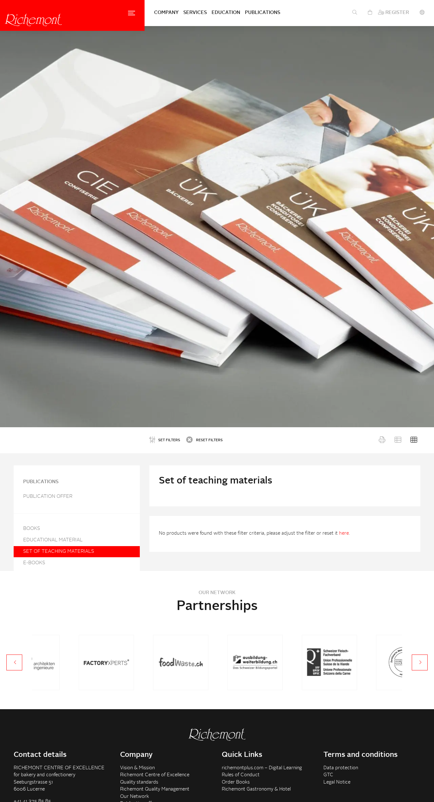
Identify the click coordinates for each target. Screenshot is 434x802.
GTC (328, 775)
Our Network (134, 796)
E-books (34, 563)
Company (166, 12)
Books (31, 528)
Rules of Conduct (241, 775)
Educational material (53, 540)
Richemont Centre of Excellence (154, 775)
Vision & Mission (137, 768)
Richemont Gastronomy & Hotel (256, 789)
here (344, 533)
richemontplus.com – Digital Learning (262, 768)
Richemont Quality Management (154, 789)
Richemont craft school (33, 19)
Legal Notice (336, 782)
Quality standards (139, 782)
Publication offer (47, 496)
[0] (370, 13)
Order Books (236, 782)
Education (226, 12)
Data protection (340, 768)
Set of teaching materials (58, 551)
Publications (262, 12)
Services (195, 12)
